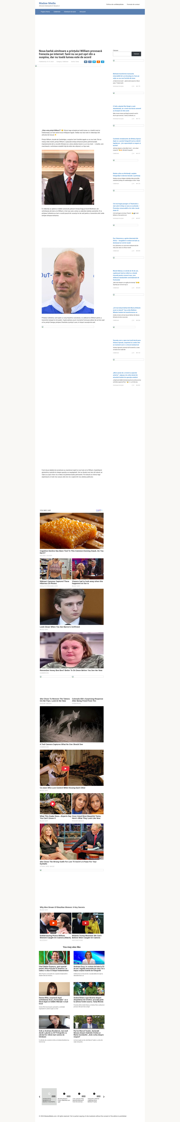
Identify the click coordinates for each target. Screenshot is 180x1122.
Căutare (115, 50)
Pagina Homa (45, 12)
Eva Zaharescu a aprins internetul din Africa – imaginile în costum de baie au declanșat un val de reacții (126, 240)
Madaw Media (47, 3)
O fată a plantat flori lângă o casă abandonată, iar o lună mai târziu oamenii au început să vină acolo (127, 108)
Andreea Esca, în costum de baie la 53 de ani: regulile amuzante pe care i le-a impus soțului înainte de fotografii (89, 968)
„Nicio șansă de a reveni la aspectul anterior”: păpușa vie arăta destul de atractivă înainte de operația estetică (125, 375)
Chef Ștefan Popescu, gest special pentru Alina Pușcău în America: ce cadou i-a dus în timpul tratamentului (54, 968)
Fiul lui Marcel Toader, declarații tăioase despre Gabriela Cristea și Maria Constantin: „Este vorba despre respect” (89, 1034)
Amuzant (83, 12)
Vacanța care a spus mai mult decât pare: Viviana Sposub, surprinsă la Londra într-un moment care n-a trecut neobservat (127, 342)
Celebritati (57, 12)
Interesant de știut (70, 12)
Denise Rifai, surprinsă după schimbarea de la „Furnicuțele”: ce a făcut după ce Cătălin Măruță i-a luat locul (53, 1001)
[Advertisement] (90, 30)
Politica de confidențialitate (115, 4)
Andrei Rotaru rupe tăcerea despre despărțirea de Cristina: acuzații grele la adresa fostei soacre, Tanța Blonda (89, 1000)
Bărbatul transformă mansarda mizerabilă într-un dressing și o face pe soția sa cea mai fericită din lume (126, 76)
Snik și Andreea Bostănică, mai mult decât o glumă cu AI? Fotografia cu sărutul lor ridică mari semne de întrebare (53, 1034)
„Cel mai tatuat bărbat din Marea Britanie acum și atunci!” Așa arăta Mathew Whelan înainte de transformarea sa (127, 310)
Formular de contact (133, 4)
